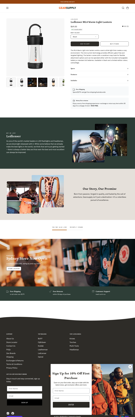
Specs (73, 68)
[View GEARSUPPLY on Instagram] (7, 413)
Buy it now (114, 44)
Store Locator (14, 269)
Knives (72, 338)
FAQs (8, 349)
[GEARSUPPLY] (67, 7)
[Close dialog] (130, 367)
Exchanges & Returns (15, 360)
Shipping (9, 357)
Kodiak (41, 346)
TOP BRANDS (42, 334)
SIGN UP (24, 402)
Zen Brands (11, 353)
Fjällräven (42, 342)
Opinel (40, 357)
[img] (125, 26)
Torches (73, 342)
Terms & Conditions (14, 364)
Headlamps (74, 349)
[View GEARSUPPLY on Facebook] (12, 413)
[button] (123, 8)
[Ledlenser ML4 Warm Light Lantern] (11, 82)
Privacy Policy (11, 368)
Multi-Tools (74, 346)
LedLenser (42, 353)
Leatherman (43, 349)
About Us (10, 338)
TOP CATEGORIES (75, 334)
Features (74, 74)
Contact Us (10, 346)
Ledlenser (74, 19)
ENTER (71, 404)
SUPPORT (9, 334)
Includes (74, 80)
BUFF (40, 338)
